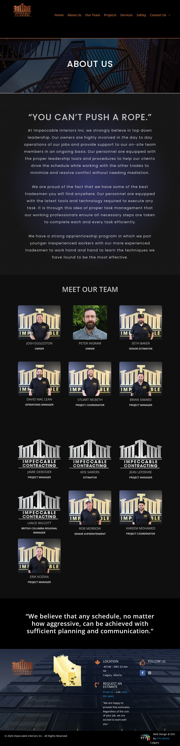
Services (126, 15)
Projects (110, 15)
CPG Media (163, 738)
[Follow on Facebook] (142, 673)
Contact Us (158, 15)
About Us (74, 15)
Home (59, 15)
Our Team (92, 15)
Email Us (108, 692)
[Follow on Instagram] (149, 673)
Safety (141, 15)
